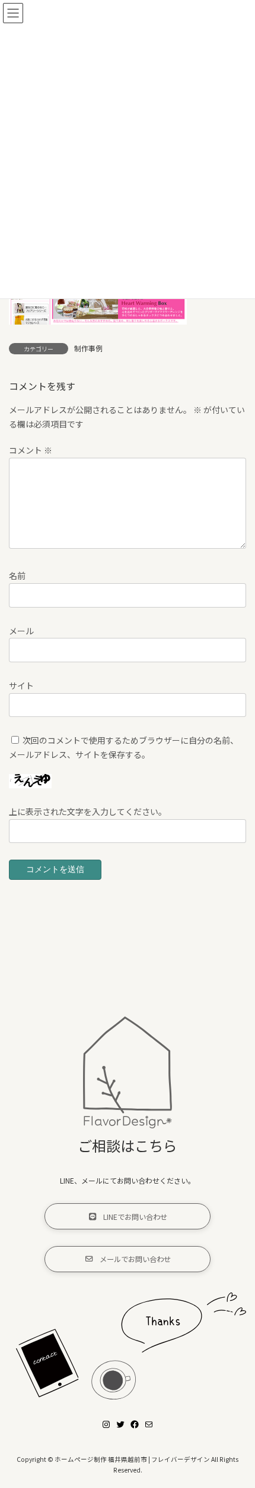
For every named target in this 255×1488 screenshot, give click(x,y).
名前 (17, 575)
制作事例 (88, 348)
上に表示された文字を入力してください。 (88, 811)
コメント (30, 450)
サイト (21, 685)
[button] (127, 1216)
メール (21, 630)
